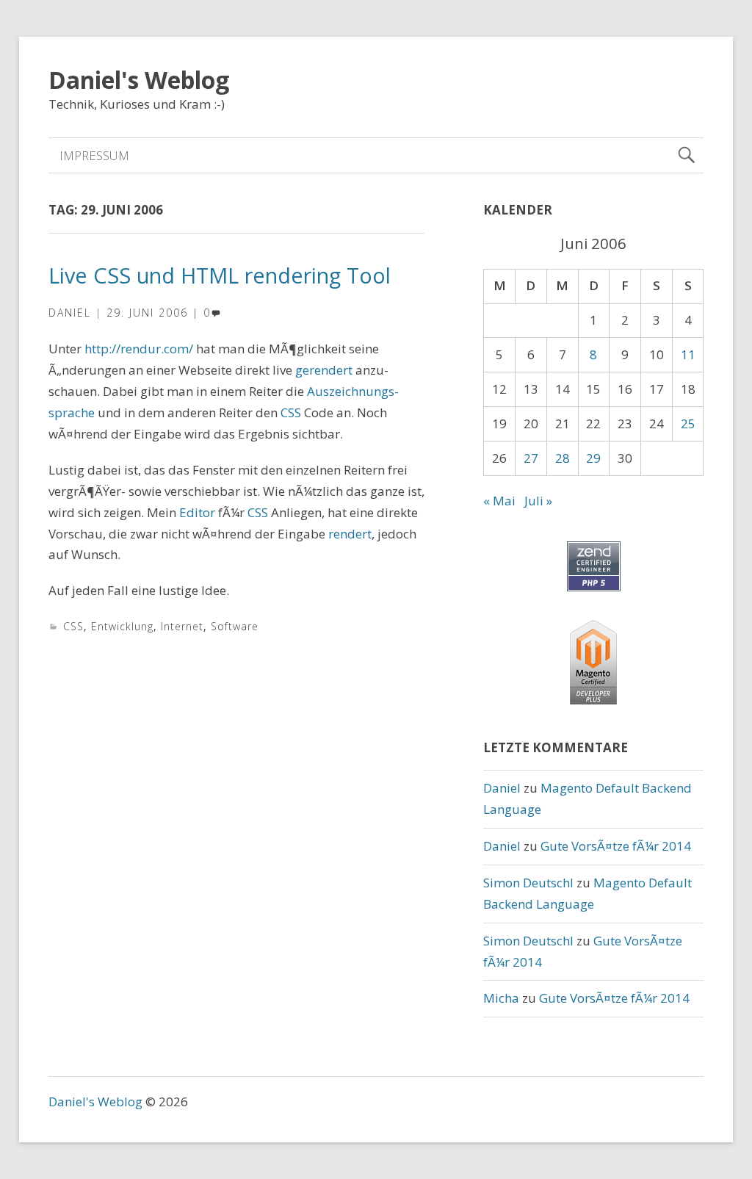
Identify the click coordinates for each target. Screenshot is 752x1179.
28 (562, 458)
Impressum (94, 155)
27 (531, 458)
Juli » (538, 500)
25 (688, 423)
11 (688, 354)
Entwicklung (122, 626)
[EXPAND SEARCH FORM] (686, 155)
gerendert (323, 369)
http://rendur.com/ (138, 348)
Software (234, 626)
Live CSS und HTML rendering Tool (219, 275)
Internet (182, 626)
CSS (292, 412)
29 (593, 458)
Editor (197, 512)
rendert (350, 533)
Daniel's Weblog (138, 79)
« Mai (499, 500)
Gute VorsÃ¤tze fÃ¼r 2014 (615, 845)
